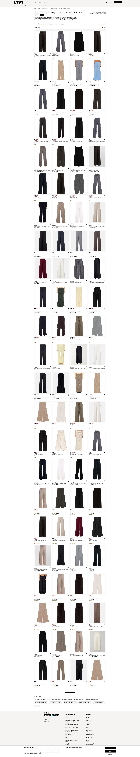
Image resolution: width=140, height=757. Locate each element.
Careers (87, 726)
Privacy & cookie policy (90, 730)
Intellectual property (89, 731)
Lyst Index (87, 738)
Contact (87, 727)
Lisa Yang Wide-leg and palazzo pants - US (72, 720)
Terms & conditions (89, 728)
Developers (88, 724)
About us (87, 717)
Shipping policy (88, 718)
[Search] (35, 2)
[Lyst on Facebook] (50, 713)
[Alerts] (106, 2)
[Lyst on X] (48, 713)
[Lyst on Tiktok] (46, 713)
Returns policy (88, 720)
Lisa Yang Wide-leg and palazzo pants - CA (72, 718)
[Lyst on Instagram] (44, 713)
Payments (87, 721)
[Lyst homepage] (18, 2)
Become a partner (89, 737)
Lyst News (87, 740)
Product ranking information (91, 733)
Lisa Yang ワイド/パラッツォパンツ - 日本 (72, 738)
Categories (88, 736)
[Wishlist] (110, 2)
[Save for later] (50, 53)
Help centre (88, 716)
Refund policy (88, 723)
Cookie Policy (38, 753)
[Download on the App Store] (47, 715)
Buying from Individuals (90, 734)
